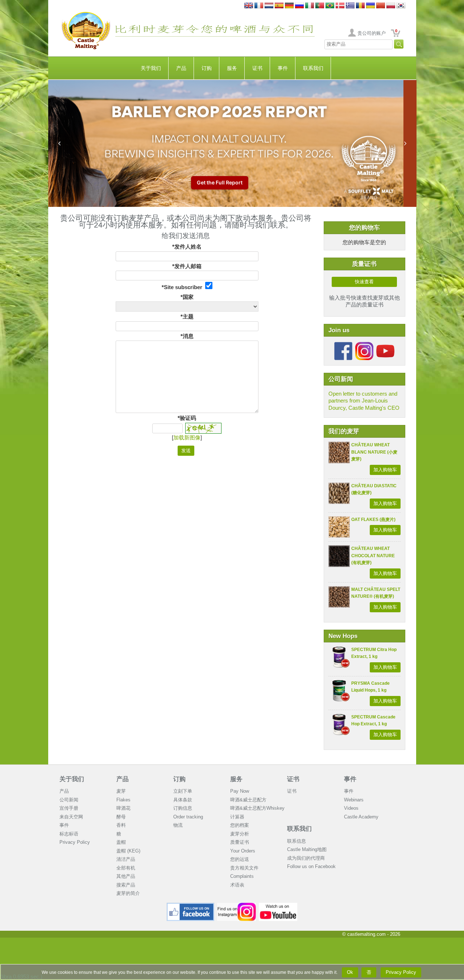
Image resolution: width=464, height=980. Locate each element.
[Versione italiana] (309, 6)
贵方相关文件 (244, 868)
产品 (181, 68)
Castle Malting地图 (307, 849)
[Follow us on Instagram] (364, 345)
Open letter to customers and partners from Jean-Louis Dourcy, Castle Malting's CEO (363, 401)
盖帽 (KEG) (128, 851)
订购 (207, 68)
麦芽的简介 (128, 893)
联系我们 (313, 68)
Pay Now (239, 791)
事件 (283, 68)
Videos (351, 808)
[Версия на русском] (299, 6)
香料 (121, 825)
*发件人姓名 (187, 246)
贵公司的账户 (371, 33)
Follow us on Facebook (311, 866)
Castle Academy (361, 817)
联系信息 (296, 841)
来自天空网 (71, 817)
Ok (350, 972)
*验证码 (187, 418)
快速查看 (364, 281)
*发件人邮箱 (187, 266)
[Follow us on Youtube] (385, 345)
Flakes (123, 799)
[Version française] (258, 6)
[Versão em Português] (319, 6)
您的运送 (239, 859)
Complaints (242, 876)
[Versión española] (279, 6)
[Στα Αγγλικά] (350, 6)
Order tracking (188, 817)
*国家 (187, 297)
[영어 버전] (401, 6)
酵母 (121, 817)
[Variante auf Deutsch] (289, 6)
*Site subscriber (183, 287)
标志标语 (68, 834)
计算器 (237, 817)
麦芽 (121, 791)
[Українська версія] (370, 6)
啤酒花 (123, 808)
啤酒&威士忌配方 (248, 799)
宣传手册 (68, 808)
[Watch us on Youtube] (278, 905)
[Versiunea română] (360, 6)
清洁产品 (125, 859)
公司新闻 (68, 799)
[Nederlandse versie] (269, 6)
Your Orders (242, 851)
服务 (232, 68)
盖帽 (121, 842)
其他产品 (125, 876)
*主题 (187, 316)
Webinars (354, 799)
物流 (178, 825)
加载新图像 (186, 437)
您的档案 (239, 825)
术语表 (237, 885)
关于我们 (151, 68)
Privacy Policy (74, 842)
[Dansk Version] (340, 6)
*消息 (187, 336)
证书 (257, 68)
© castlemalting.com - (371, 934)
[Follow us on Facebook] (343, 345)
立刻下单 (182, 791)
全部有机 (125, 868)
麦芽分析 (239, 834)
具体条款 (182, 799)
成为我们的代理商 (306, 858)
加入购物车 (385, 469)
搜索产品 (125, 885)
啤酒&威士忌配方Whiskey (257, 808)
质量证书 (239, 842)
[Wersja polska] (390, 6)
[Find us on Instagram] (236, 905)
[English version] (248, 6)
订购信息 (182, 808)
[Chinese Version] (380, 6)
